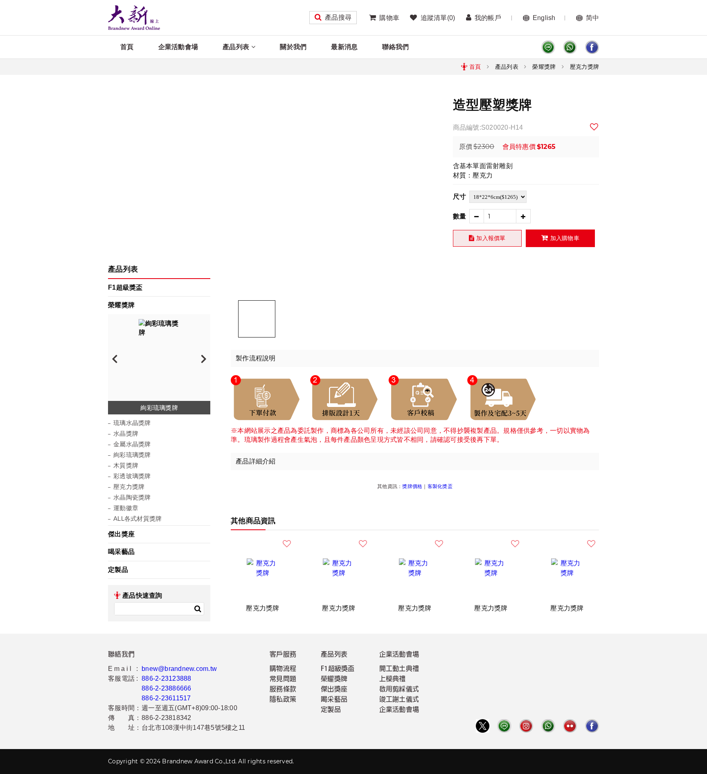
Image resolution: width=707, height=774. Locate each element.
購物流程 (283, 669)
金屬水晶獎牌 (132, 444)
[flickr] (570, 726)
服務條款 (283, 689)
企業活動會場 (178, 46)
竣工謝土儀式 (399, 700)
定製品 (118, 569)
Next (203, 358)
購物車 (389, 17)
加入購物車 (564, 238)
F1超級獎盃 (125, 287)
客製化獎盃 (440, 486)
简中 (592, 17)
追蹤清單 (438, 17)
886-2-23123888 (166, 678)
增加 (523, 216)
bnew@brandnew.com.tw (179, 668)
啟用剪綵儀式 (399, 689)
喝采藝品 (121, 551)
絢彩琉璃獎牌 (132, 454)
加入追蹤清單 (594, 127)
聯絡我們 (395, 46)
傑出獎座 (121, 534)
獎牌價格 (412, 486)
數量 (459, 216)
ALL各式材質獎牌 (137, 518)
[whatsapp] (570, 47)
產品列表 (236, 46)
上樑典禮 (392, 679)
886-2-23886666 (166, 688)
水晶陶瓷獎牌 (132, 497)
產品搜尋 (338, 17)
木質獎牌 (125, 465)
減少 (476, 216)
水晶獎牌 (125, 433)
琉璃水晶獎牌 (132, 422)
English (544, 17)
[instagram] (526, 726)
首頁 (127, 46)
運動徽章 (125, 507)
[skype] (592, 47)
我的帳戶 (488, 17)
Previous (114, 358)
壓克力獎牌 (584, 66)
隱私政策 (283, 700)
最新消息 (344, 46)
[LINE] (548, 47)
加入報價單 (490, 238)
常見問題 (283, 679)
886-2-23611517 (166, 698)
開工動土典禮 (399, 669)
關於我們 (293, 46)
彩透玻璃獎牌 (132, 476)
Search (197, 609)
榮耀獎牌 (544, 66)
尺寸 (459, 196)
